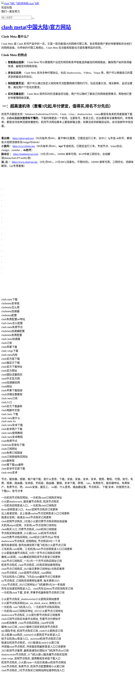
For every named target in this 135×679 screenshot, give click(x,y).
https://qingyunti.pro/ (23, 138)
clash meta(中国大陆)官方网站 (36, 27)
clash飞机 (33, 3)
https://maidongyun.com (25, 154)
